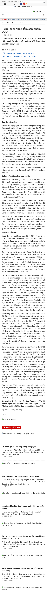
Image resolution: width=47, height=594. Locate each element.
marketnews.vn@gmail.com (12, 4)
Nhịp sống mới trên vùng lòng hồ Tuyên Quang (19, 56)
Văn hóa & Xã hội (17, 23)
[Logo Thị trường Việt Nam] (23, 6)
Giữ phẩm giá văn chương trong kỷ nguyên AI (18, 53)
